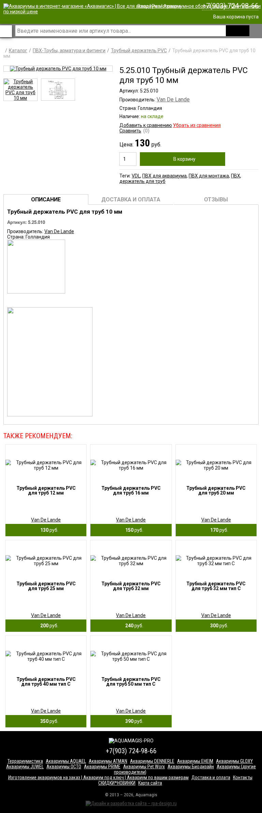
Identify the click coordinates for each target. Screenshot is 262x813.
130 (47, 530)
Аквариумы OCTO (63, 766)
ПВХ (235, 176)
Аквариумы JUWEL (25, 766)
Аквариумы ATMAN (108, 761)
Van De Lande (173, 99)
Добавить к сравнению (145, 125)
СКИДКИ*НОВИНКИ (116, 783)
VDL (136, 176)
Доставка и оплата (210, 777)
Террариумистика (25, 761)
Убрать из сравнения (197, 125)
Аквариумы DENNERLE (152, 761)
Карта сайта (150, 783)
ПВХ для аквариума (164, 176)
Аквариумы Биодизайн (191, 766)
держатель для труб (142, 181)
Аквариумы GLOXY (234, 761)
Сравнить (130, 130)
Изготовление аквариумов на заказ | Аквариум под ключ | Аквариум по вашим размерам (98, 777)
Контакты (242, 777)
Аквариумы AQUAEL (66, 761)
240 (132, 625)
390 (132, 721)
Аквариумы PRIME (102, 766)
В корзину (184, 159)
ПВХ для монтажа (209, 176)
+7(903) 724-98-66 (230, 6)
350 (47, 721)
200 (47, 625)
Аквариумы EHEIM (195, 761)
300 (217, 625)
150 (132, 530)
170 (217, 530)
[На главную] (132, 11)
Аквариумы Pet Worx (144, 766)
